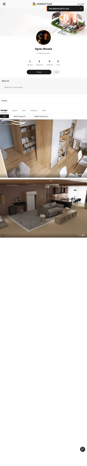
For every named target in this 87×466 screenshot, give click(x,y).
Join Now (80, 4)
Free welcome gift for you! (59, 8)
